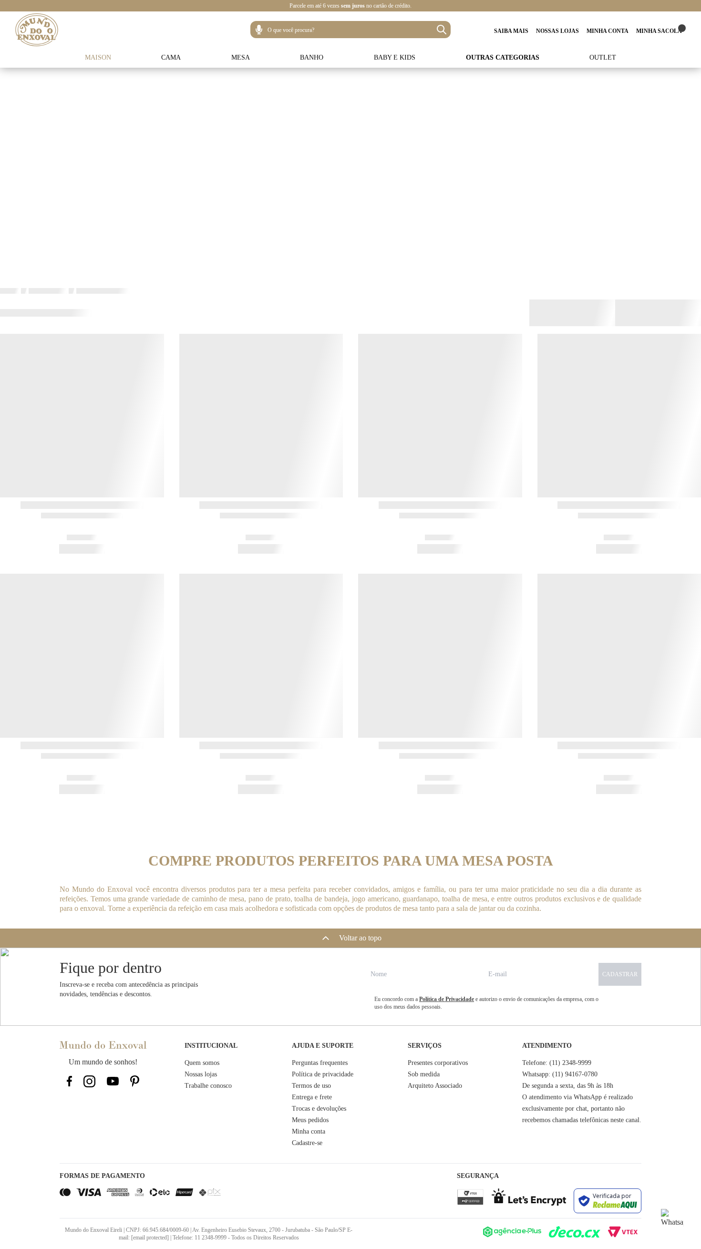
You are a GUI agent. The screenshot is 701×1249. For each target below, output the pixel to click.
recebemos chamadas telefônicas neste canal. (581, 1120)
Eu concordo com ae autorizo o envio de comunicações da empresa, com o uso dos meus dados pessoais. (486, 1003)
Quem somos (202, 1062)
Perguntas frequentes (320, 1062)
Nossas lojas (201, 1074)
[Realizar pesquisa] (441, 29)
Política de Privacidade (446, 999)
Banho (311, 57)
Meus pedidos (310, 1120)
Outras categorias (502, 57)
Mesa (240, 57)
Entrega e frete (312, 1097)
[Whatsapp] (672, 1220)
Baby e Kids (394, 57)
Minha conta (308, 1131)
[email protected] (150, 1237)
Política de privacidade (322, 1074)
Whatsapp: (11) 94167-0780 (560, 1074)
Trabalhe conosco (208, 1085)
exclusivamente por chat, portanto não (573, 1108)
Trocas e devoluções (319, 1108)
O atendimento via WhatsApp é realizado (577, 1097)
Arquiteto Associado (435, 1085)
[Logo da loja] (36, 29)
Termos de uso (311, 1085)
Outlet (602, 57)
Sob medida (424, 1074)
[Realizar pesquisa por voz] (259, 29)
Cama (171, 57)
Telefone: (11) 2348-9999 (556, 1062)
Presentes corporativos (438, 1062)
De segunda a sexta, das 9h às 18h (567, 1085)
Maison (98, 57)
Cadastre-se (307, 1142)
